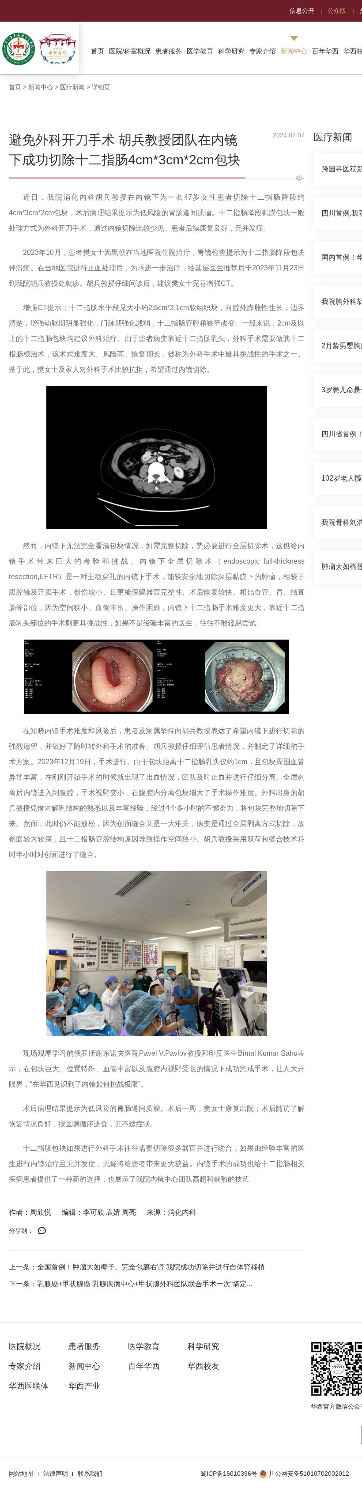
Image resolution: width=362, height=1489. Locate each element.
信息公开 (302, 10)
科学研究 (231, 51)
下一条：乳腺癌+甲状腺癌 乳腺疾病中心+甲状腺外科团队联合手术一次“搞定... (130, 1284)
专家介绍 (262, 51)
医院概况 (25, 1346)
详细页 (101, 87)
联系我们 (90, 1473)
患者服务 (168, 51)
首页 (97, 51)
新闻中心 (294, 51)
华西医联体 (29, 1386)
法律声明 (55, 1473)
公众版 (337, 10)
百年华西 (325, 51)
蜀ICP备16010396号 (228, 1473)
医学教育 (200, 51)
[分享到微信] (42, 1231)
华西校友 (203, 1366)
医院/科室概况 (130, 51)
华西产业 (84, 1386)
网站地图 (21, 1473)
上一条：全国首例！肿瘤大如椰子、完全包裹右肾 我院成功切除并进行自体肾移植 (137, 1267)
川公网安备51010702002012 (309, 1473)
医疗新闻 (72, 87)
